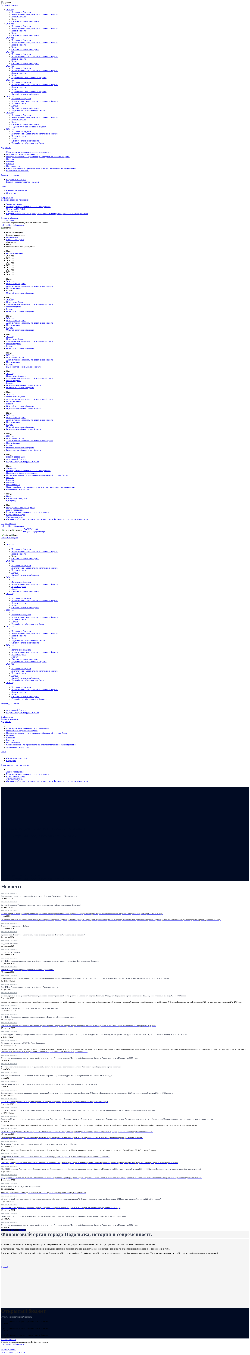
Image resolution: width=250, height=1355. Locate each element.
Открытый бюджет (9, 5)
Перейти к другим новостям (13, 1230)
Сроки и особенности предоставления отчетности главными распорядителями (41, 168)
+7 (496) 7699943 (8, 220)
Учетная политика (14, 211)
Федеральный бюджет (16, 179)
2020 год (10, 38)
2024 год (10, 96)
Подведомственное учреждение (15, 200)
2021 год (10, 52)
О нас (3, 186)
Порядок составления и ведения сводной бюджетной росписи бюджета (38, 157)
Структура (11, 193)
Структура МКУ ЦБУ (15, 209)
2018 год (10, 10)
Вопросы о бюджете (10, 218)
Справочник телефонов (16, 191)
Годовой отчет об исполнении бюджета (28, 77)
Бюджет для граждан (10, 175)
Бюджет (14, 33)
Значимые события (9, 893)
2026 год (10, 129)
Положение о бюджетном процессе (22, 154)
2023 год (10, 80)
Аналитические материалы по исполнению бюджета (34, 14)
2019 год (10, 24)
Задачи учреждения (14, 204)
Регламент (10, 161)
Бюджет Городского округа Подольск (22, 182)
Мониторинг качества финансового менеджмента (28, 152)
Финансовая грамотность (17, 171)
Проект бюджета (18, 17)
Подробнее (6, 1267)
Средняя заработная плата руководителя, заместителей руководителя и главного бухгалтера (47, 214)
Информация (7, 197)
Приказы (10, 159)
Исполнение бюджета (21, 12)
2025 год (10, 113)
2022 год (10, 66)
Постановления (13, 166)
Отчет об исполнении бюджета (25, 21)
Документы (6, 147)
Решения (10, 164)
